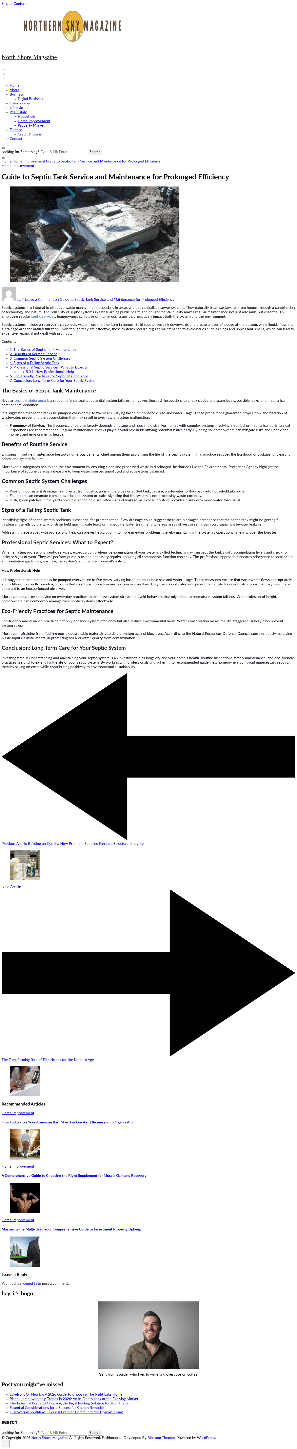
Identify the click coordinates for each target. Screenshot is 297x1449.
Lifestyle (16, 108)
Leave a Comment (99, 300)
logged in (29, 1284)
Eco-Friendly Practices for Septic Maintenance (49, 376)
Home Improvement (34, 121)
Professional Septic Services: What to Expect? (48, 367)
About (14, 90)
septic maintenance (30, 401)
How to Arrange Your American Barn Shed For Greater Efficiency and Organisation (68, 1122)
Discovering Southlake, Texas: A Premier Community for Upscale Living (66, 1412)
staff (20, 300)
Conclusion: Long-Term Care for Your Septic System (53, 381)
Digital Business (30, 99)
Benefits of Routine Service (33, 354)
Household (26, 117)
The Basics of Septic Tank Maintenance (43, 350)
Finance (16, 130)
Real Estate (18, 112)
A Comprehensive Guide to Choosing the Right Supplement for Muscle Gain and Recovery (74, 1176)
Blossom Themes (161, 1438)
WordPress (206, 1438)
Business (17, 94)
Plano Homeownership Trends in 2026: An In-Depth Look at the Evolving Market (74, 1399)
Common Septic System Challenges (40, 358)
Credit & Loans (29, 134)
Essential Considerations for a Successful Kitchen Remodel (57, 1408)
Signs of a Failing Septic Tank (34, 363)
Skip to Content (14, 4)
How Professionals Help (50, 372)
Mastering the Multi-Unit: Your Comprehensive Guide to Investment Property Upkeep (71, 1229)
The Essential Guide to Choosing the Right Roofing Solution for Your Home (69, 1403)
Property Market (31, 125)
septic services (43, 317)
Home (15, 85)
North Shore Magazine (29, 57)
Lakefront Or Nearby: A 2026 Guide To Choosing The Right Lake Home (66, 1394)
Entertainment (21, 103)
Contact (16, 139)
